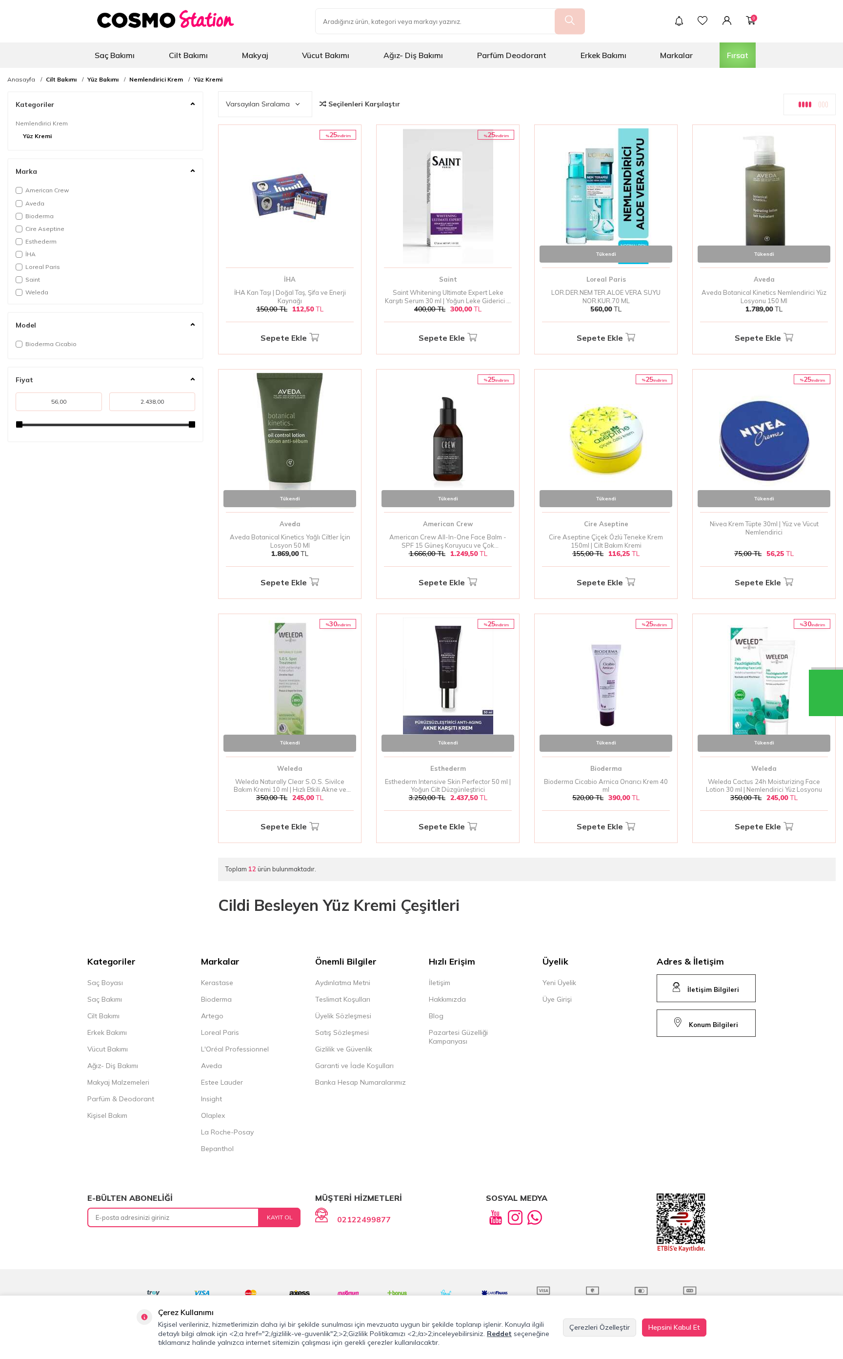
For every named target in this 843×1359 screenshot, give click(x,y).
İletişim (439, 982)
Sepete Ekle (284, 338)
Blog (436, 1015)
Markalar (676, 55)
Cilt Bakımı (188, 55)
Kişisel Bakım (107, 1115)
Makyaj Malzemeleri (118, 1082)
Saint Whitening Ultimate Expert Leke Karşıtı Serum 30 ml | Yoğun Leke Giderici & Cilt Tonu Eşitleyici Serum (448, 296)
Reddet (499, 1333)
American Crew (47, 190)
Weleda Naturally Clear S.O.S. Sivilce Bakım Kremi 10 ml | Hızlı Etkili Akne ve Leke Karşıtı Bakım (290, 786)
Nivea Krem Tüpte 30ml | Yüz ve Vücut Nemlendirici (764, 528)
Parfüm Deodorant (511, 55)
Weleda (36, 292)
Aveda (34, 203)
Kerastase (217, 982)
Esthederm (41, 241)
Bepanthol (217, 1148)
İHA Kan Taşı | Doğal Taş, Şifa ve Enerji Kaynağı (290, 296)
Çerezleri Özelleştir (599, 1327)
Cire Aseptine (44, 228)
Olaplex (213, 1115)
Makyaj (255, 55)
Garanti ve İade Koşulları (354, 1065)
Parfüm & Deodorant (120, 1098)
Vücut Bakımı (325, 55)
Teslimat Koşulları (342, 999)
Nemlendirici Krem (156, 79)
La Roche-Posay (227, 1132)
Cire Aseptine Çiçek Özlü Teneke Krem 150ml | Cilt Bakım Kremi (606, 541)
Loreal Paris (42, 266)
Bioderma (39, 216)
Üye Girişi (557, 999)
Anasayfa (21, 79)
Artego (212, 1015)
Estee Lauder (222, 1082)
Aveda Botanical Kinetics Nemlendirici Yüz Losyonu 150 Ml (764, 296)
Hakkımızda (447, 999)
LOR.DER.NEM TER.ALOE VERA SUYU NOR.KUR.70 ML (606, 296)
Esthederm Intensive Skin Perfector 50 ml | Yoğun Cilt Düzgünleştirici (448, 786)
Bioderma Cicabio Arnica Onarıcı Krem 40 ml (606, 786)
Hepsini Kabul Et (674, 1327)
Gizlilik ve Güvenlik (343, 1049)
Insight (211, 1098)
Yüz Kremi (208, 79)
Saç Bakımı (115, 55)
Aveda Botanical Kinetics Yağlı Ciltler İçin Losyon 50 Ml (290, 541)
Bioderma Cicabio (51, 344)
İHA (30, 254)
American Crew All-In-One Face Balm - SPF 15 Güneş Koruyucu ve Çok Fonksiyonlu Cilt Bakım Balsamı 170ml (447, 541)
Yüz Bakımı (103, 79)
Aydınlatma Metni (342, 982)
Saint (32, 279)
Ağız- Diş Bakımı (413, 55)
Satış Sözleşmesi (342, 1032)
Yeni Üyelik (559, 982)
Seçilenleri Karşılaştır (363, 104)
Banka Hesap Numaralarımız (360, 1082)
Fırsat (737, 55)
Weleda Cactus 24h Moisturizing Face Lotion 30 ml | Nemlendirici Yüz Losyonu (764, 786)
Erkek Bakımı (603, 55)
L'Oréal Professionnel (235, 1049)
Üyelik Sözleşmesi (343, 1015)
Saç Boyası (105, 982)
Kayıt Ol (280, 1217)
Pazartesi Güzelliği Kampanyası (458, 1037)
